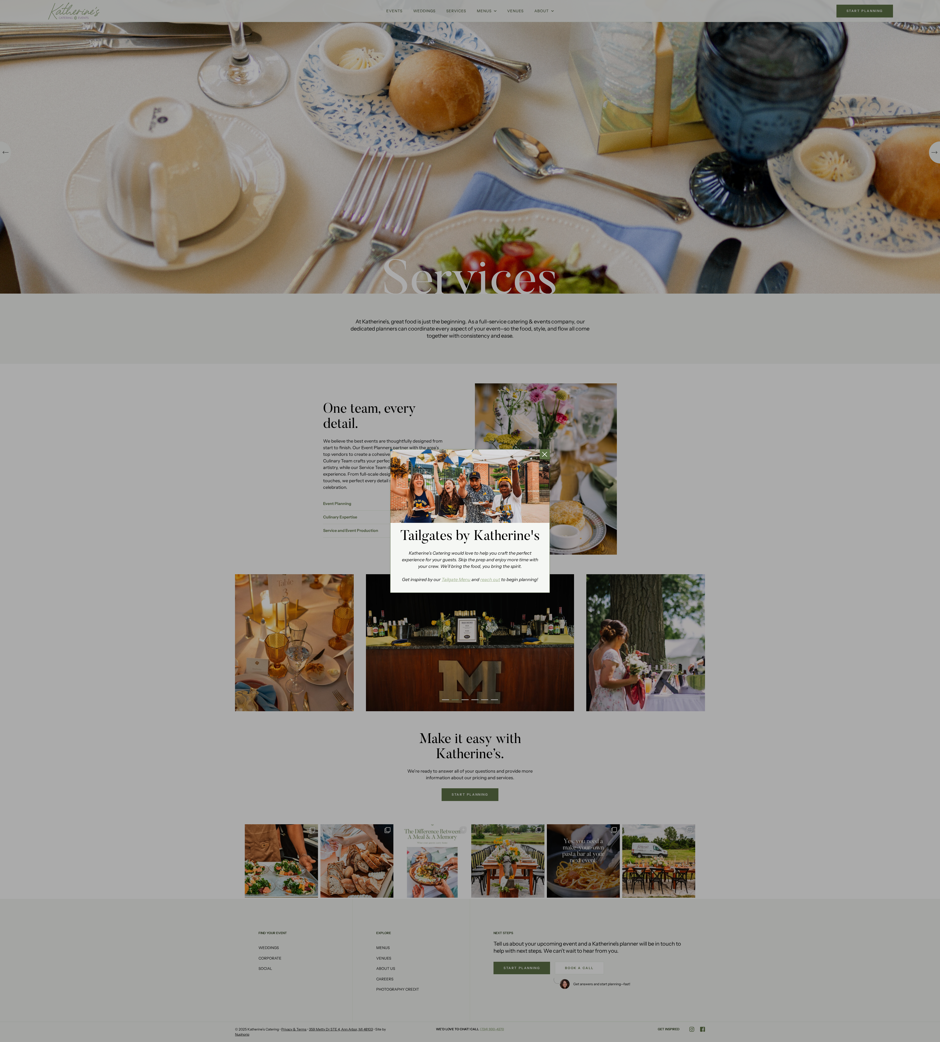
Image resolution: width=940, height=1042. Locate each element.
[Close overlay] (545, 454)
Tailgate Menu (456, 579)
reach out (490, 579)
